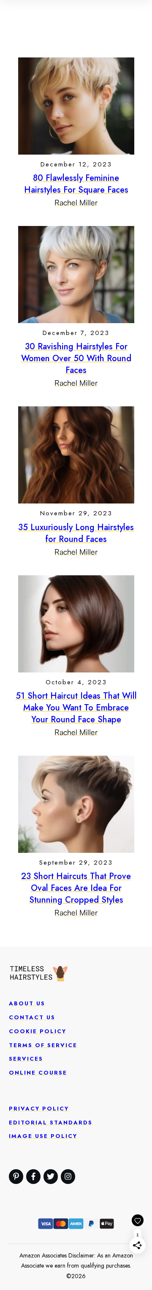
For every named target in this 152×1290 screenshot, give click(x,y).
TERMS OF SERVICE (43, 1045)
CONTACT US (32, 1017)
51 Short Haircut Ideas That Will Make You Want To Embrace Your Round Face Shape (76, 708)
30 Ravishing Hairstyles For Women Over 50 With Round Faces (76, 358)
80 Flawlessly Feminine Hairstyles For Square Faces (76, 184)
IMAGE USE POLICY (43, 1136)
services (26, 1059)
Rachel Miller (76, 202)
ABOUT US (27, 1003)
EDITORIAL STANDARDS (50, 1123)
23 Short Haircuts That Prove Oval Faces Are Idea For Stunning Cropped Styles (76, 888)
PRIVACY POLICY (39, 1109)
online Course (38, 1073)
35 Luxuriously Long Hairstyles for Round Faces (76, 533)
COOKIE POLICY (37, 1031)
